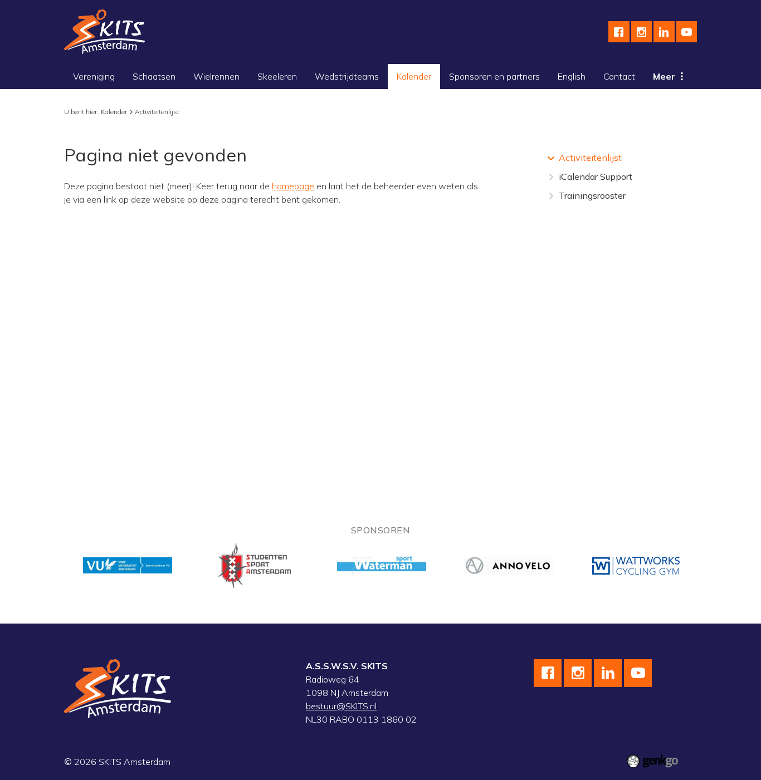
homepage (293, 186)
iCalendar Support (595, 176)
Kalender (414, 76)
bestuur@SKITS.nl (341, 706)
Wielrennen (216, 76)
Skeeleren (277, 76)
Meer (664, 76)
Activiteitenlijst (157, 111)
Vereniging (94, 76)
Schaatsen (154, 76)
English (572, 76)
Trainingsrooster (592, 195)
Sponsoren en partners (494, 76)
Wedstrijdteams (347, 76)
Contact (619, 76)
